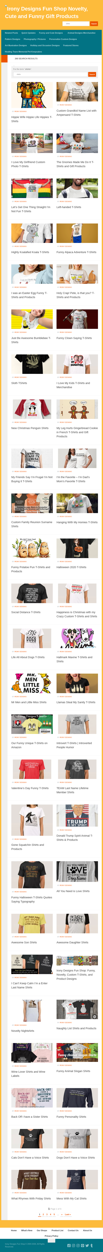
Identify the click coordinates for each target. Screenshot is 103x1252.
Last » (68, 1214)
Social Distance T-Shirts (25, 612)
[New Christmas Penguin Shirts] (32, 409)
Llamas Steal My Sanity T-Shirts (76, 702)
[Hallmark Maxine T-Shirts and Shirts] (77, 638)
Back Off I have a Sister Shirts (29, 1116)
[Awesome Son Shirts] (32, 923)
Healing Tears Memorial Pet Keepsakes (23, 52)
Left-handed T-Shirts (69, 207)
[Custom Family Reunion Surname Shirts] (32, 503)
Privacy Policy (51, 1236)
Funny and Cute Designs (51, 33)
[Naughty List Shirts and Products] (77, 1009)
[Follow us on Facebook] (69, 1245)
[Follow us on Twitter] (87, 1245)
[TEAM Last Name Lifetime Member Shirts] (77, 769)
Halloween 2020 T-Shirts (71, 567)
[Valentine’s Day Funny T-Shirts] (32, 769)
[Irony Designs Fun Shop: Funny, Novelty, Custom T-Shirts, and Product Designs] (77, 961)
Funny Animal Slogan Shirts (73, 1071)
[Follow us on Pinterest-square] (82, 1245)
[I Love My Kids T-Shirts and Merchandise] (77, 364)
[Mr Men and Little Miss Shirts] (32, 683)
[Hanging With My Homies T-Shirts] (77, 503)
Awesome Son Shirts (24, 942)
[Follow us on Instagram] (78, 1245)
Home (14, 1230)
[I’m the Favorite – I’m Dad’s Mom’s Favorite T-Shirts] (77, 458)
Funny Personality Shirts (71, 1116)
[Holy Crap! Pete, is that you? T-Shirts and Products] (77, 274)
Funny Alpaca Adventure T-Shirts (76, 252)
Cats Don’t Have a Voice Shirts (30, 1157)
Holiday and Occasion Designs (45, 45)
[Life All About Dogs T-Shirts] (32, 638)
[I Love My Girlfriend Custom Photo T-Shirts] (32, 143)
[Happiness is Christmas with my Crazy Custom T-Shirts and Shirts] (77, 593)
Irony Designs (21, 111)
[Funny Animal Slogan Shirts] (77, 1052)
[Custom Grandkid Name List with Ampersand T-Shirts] (77, 91)
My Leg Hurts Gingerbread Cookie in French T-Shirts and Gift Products (77, 432)
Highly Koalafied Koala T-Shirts (30, 252)
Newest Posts (11, 33)
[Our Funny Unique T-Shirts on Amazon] (32, 724)
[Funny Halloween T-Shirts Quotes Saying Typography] (32, 874)
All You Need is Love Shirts (73, 891)
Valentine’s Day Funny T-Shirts (30, 788)
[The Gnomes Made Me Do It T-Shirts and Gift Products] (77, 143)
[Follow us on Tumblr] (91, 1245)
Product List (57, 1230)
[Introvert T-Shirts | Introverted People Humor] (77, 724)
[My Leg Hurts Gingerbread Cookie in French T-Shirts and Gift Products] (77, 409)
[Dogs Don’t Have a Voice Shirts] (77, 1138)
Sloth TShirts (19, 383)
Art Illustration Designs (16, 45)
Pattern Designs (12, 39)
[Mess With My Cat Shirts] (77, 1179)
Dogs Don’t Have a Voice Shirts (76, 1157)
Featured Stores (71, 45)
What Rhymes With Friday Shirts (31, 1198)
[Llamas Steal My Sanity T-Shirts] (77, 683)
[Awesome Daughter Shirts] (77, 923)
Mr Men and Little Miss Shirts (28, 702)
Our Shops (42, 1230)
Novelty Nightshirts (22, 1030)
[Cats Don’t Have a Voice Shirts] (32, 1138)
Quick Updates (28, 33)
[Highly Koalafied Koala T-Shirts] (32, 233)
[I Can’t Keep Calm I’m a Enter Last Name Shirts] (32, 964)
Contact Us (73, 1230)
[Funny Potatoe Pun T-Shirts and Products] (32, 548)
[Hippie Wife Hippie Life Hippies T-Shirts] (32, 95)
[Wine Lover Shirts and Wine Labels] (32, 1053)
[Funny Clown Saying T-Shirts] (77, 319)
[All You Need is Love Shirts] (77, 871)
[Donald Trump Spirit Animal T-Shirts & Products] (77, 816)
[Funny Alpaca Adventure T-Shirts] (77, 233)
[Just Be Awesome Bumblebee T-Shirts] (32, 319)
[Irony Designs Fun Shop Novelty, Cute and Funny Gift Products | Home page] (51, 12)
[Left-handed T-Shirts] (77, 188)
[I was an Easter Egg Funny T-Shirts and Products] (32, 274)
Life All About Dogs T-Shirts (28, 657)
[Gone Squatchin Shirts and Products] (32, 820)
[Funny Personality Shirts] (77, 1098)
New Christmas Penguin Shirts (29, 428)
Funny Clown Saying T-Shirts (74, 338)
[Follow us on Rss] (96, 1245)
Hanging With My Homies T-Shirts (77, 522)
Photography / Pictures (35, 39)
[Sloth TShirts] (32, 364)
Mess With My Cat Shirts (72, 1198)
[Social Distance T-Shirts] (32, 593)
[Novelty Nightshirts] (32, 1011)
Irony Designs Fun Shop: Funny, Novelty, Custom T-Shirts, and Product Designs (76, 974)
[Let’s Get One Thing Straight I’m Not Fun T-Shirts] (32, 188)
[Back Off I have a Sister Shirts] (32, 1098)
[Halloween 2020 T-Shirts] (77, 548)
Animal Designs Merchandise (81, 33)
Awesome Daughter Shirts (72, 942)
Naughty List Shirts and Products (76, 1028)
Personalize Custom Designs (63, 39)
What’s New (26, 1230)
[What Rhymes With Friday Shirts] (32, 1179)
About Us (87, 1230)
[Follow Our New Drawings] (73, 1245)
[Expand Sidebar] (4, 58)
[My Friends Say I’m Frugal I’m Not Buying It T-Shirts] (32, 458)
